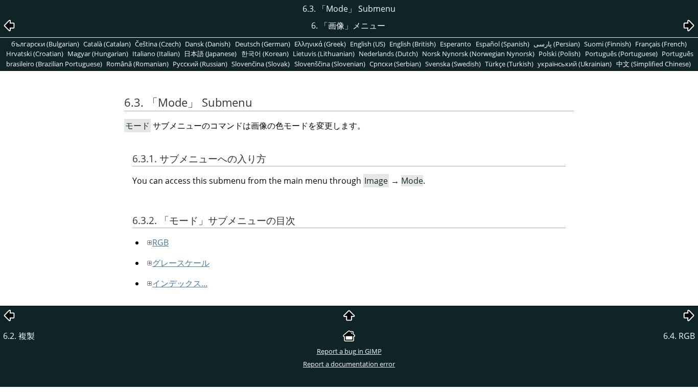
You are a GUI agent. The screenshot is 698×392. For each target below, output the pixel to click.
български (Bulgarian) (45, 43)
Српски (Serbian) (395, 63)
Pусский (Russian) (200, 63)
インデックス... (179, 283)
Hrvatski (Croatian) (34, 53)
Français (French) (661, 43)
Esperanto (455, 43)
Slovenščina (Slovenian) (329, 63)
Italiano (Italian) (156, 53)
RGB (160, 242)
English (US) (367, 43)
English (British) (412, 43)
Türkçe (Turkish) (509, 63)
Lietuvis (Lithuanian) (324, 53)
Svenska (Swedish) (453, 63)
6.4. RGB (679, 335)
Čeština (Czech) (158, 43)
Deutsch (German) (262, 43)
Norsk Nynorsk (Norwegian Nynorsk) (478, 53)
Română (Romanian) (137, 63)
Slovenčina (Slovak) (260, 63)
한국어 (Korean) (265, 53)
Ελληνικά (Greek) (320, 43)
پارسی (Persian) (556, 43)
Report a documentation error (349, 364)
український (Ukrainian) (575, 63)
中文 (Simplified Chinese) (653, 63)
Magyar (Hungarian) (97, 53)
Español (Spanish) (502, 43)
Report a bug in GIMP (349, 351)
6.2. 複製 (19, 335)
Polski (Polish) (559, 53)
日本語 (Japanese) (210, 53)
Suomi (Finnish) (607, 43)
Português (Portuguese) (621, 53)
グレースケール (181, 262)
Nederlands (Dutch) (388, 53)
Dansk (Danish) (207, 43)
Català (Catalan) (107, 43)
